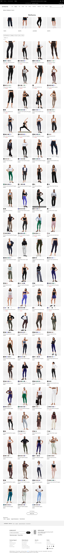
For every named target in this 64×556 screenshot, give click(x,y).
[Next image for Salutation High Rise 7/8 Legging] (30, 273)
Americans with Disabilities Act (14, 552)
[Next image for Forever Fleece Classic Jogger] (59, 198)
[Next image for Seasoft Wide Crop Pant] (59, 124)
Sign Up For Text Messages (50, 544)
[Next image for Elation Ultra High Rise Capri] (16, 99)
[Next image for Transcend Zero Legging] (59, 50)
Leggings (16, 523)
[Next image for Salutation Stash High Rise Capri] (45, 99)
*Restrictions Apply (13, 535)
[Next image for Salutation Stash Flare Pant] (16, 148)
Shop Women (33, 3)
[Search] (62, 6)
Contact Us (48, 541)
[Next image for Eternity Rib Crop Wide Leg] (45, 174)
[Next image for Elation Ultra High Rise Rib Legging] (30, 124)
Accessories (34, 6)
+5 (11, 307)
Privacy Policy (20, 535)
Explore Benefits (24, 544)
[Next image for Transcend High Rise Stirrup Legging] (16, 421)
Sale (43, 6)
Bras (26, 6)
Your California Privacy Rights (33, 551)
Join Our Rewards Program (26, 546)
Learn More (40, 534)
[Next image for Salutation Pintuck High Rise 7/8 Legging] (30, 174)
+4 (25, 158)
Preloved (46, 6)
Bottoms (16, 6)
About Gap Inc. (50, 551)
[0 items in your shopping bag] (63, 1)
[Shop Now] (32, 3)
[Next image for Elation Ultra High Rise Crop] (45, 75)
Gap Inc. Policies (35, 552)
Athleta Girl (39, 6)
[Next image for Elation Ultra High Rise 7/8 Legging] (45, 50)
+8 (40, 60)
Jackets (23, 6)
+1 (11, 60)
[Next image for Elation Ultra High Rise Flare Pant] (16, 50)
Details (45, 1)
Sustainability (45, 551)
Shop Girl (37, 3)
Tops (19, 6)
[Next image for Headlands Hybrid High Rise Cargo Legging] (59, 148)
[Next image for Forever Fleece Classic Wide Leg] (59, 174)
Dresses (30, 6)
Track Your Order (12, 544)
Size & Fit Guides (12, 546)
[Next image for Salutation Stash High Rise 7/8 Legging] (30, 99)
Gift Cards (11, 545)
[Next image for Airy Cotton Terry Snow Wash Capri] (59, 223)
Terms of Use (40, 551)
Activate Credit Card (25, 545)
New (12, 6)
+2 (25, 60)
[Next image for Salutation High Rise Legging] (45, 198)
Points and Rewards (25, 541)
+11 (25, 109)
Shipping (11, 541)
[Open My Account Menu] (60, 1)
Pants (13, 523)
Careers (36, 541)
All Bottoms (9, 10)
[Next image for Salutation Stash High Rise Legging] (30, 148)
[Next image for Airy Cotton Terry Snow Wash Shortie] (16, 297)
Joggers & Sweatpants (22, 523)
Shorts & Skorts (28, 523)
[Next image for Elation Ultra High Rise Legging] (30, 50)
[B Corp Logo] (35, 532)
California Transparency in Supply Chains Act (26, 552)
